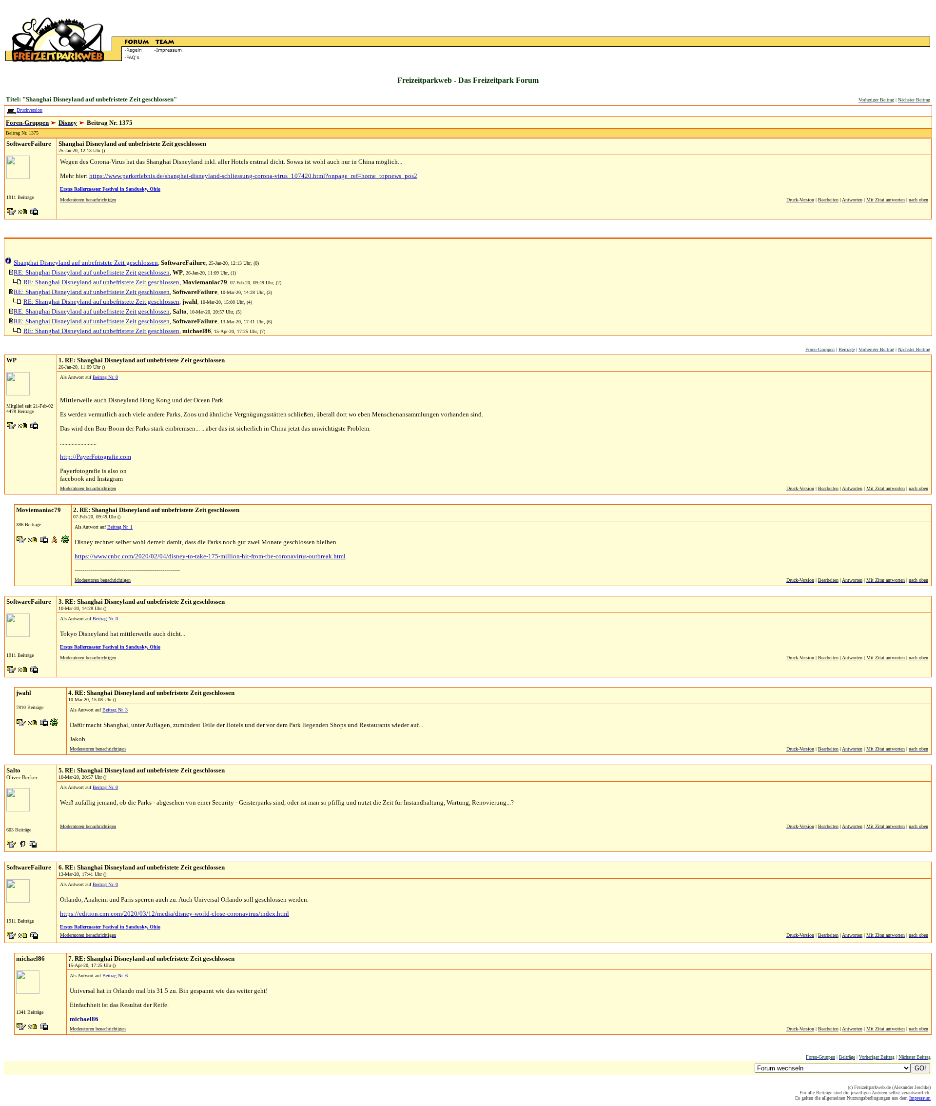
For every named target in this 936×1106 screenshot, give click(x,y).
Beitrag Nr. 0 (105, 377)
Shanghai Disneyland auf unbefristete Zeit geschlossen (86, 262)
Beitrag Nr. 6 (115, 975)
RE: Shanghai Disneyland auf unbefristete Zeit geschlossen (92, 272)
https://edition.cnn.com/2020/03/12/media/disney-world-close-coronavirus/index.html (174, 913)
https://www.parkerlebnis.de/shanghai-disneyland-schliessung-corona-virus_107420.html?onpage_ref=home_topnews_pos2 (253, 175)
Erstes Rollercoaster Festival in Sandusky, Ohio (110, 189)
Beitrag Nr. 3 (115, 709)
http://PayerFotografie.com (95, 456)
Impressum (920, 1098)
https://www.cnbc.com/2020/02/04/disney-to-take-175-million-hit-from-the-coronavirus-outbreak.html (210, 556)
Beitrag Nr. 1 (120, 527)
